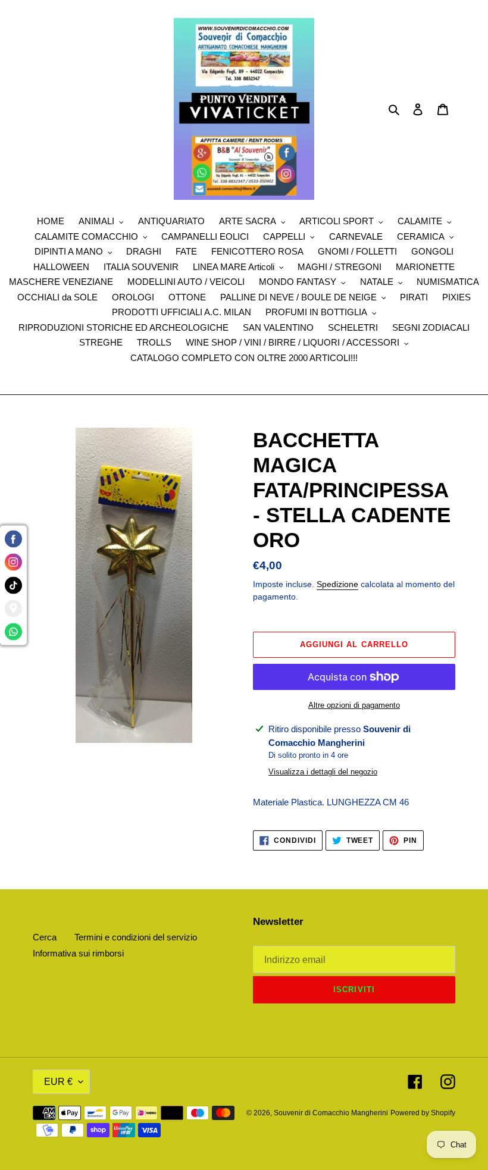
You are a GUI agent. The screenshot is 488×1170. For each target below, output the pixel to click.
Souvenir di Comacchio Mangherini (331, 1113)
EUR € (58, 1082)
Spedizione (337, 584)
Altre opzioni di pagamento (354, 705)
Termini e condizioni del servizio (135, 937)
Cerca (45, 937)
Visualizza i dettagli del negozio (322, 771)
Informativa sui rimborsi (78, 953)
